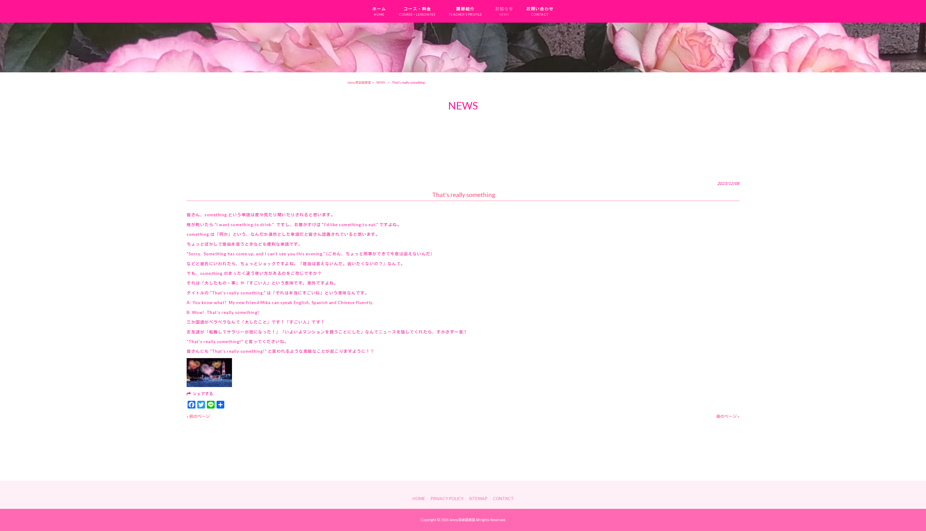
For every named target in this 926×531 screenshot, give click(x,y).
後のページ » (727, 416)
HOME (419, 498)
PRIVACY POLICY (446, 498)
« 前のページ (198, 416)
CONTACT (503, 498)
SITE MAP (478, 498)
